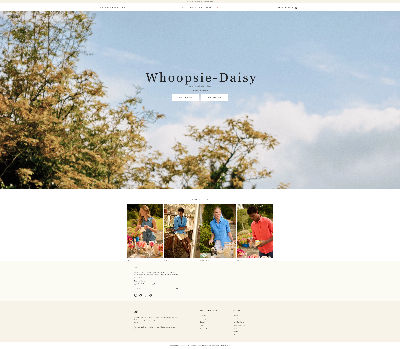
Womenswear (147, 284)
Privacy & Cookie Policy (187, 345)
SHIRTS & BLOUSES (207, 260)
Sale (216, 7)
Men (200, 7)
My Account (289, 7)
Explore (209, 7)
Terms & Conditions (175, 345)
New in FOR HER (185, 97)
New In (184, 7)
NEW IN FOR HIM (214, 97)
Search (280, 7)
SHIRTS (239, 260)
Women (193, 7)
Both (137, 284)
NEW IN (130, 260)
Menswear (157, 284)
